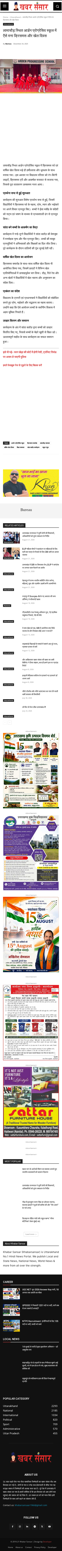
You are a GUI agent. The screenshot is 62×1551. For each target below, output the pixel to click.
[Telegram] (22, 51)
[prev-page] (5, 723)
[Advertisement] (31, 128)
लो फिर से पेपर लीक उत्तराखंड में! (34, 707)
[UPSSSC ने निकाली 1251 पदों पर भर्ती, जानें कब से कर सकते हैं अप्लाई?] (11, 1310)
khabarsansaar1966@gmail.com (31, 1505)
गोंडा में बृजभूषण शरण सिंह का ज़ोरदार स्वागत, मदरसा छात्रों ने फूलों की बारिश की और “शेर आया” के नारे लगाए (40, 1205)
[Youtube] (49, 1527)
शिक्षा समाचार (20, 447)
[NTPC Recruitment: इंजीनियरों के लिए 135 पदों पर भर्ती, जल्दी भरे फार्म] (11, 1326)
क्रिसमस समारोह (32, 443)
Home (5, 17)
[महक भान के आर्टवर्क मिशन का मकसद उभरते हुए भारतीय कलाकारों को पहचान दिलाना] (11, 1174)
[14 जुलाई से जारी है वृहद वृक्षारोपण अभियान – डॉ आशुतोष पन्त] (11, 1351)
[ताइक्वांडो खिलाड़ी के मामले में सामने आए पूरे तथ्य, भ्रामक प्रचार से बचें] (11, 648)
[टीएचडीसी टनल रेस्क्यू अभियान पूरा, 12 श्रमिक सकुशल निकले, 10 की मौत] (11, 617)
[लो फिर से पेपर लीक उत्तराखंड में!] (11, 712)
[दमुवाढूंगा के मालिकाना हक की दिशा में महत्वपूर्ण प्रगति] (11, 1383)
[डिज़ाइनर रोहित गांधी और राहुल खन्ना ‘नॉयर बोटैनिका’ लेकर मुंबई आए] (11, 1223)
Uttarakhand (15, 17)
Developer (47, 1541)
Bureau (8, 44)
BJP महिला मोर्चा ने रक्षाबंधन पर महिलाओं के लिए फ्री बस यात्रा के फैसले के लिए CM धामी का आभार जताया (40, 552)
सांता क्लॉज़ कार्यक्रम (33, 447)
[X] (36, 51)
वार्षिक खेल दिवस (9, 447)
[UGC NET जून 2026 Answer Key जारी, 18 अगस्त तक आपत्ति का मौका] (11, 1294)
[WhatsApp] (15, 51)
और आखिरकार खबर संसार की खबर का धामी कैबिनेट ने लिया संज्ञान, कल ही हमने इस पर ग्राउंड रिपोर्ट (40, 662)
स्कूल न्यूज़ (45, 447)
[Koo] (43, 51)
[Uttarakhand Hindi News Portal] (31, 6)
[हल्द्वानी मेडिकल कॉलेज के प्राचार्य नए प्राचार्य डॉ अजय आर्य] (11, 680)
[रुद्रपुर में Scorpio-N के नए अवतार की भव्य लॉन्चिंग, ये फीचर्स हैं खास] (11, 601)
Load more (29, 1234)
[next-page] (10, 723)
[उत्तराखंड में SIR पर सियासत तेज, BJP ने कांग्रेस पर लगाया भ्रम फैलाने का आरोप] (11, 569)
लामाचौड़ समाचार (45, 443)
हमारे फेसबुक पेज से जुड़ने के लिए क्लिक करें (22, 365)
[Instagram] (20, 1527)
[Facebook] (29, 51)
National (7, 606)
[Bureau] (10, 511)
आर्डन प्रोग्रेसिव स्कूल (17, 443)
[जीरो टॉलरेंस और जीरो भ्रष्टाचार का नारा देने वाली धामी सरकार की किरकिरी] (11, 696)
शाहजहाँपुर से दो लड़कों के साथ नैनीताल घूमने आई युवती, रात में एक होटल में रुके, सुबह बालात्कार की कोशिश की (40, 1365)
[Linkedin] (27, 1527)
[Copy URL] (50, 51)
